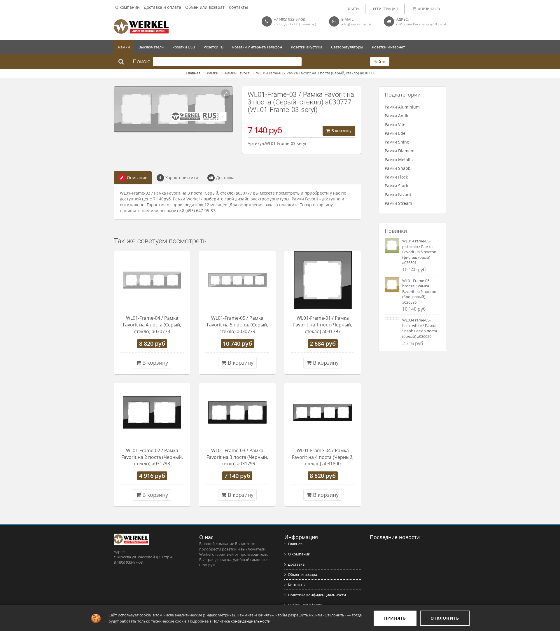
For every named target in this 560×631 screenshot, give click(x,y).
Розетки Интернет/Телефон (257, 47)
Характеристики (181, 177)
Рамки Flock (396, 177)
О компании (127, 7)
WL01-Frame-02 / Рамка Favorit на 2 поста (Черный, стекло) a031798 (152, 457)
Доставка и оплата (162, 7)
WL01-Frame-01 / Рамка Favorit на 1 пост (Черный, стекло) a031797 (322, 325)
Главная (193, 73)
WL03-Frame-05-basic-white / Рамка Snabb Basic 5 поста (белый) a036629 (419, 328)
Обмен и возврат (303, 574)
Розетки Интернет (388, 47)
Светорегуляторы (347, 47)
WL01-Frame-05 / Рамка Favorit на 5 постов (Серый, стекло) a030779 (237, 325)
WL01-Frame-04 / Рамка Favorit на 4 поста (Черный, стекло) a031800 (323, 457)
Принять (395, 618)
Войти (352, 8)
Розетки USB (183, 47)
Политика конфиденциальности (317, 594)
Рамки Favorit (237, 73)
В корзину (340, 130)
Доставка (225, 177)
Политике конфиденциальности (241, 621)
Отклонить (444, 618)
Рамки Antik (396, 115)
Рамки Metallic (399, 159)
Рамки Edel (396, 133)
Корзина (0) (429, 8)
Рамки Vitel (396, 124)
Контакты (238, 7)
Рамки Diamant (400, 150)
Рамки (124, 47)
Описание (137, 177)
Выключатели (151, 47)
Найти (380, 62)
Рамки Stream (398, 203)
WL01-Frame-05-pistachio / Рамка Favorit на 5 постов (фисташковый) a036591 (419, 251)
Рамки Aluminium (402, 107)
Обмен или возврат (205, 7)
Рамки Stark (396, 185)
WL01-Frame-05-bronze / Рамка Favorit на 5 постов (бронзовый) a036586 (419, 291)
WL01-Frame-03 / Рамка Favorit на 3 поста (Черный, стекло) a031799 (237, 457)
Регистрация (385, 8)
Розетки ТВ (213, 47)
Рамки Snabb (398, 168)
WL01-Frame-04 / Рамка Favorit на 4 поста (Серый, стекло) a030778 (152, 325)
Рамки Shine (397, 142)
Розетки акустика (306, 47)
